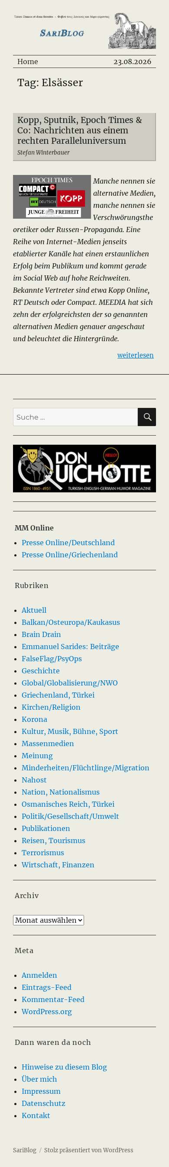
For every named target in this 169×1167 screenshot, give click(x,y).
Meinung (37, 755)
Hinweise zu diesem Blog (64, 1067)
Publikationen (46, 828)
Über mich (39, 1079)
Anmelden (39, 975)
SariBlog (24, 1150)
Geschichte (41, 670)
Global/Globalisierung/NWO (70, 683)
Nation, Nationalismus (61, 792)
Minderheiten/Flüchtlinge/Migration (86, 767)
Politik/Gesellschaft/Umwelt (70, 816)
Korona (34, 719)
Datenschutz (43, 1103)
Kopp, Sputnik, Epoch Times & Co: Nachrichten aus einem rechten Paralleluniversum (79, 130)
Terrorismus (43, 852)
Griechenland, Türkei (58, 695)
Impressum (41, 1091)
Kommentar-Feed (53, 999)
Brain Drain (41, 634)
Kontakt (36, 1115)
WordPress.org (47, 1011)
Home (27, 61)
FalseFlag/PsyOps (52, 658)
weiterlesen (135, 355)
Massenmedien (48, 743)
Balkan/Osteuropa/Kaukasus (71, 622)
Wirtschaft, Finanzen (58, 864)
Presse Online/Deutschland (68, 542)
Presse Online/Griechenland (70, 554)
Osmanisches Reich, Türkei (68, 804)
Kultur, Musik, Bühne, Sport (70, 731)
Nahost (34, 780)
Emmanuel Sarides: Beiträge (70, 646)
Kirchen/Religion (51, 707)
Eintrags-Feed (47, 987)
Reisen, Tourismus (53, 840)
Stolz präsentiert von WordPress (88, 1150)
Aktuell (34, 610)
